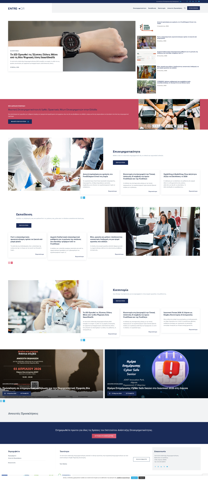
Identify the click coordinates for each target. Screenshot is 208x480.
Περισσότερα (112, 191)
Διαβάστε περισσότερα (123, 477)
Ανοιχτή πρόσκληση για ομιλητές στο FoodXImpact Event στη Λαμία (176, 22)
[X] (196, 1)
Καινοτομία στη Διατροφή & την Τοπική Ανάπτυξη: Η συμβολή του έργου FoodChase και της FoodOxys (139, 176)
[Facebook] (187, 1)
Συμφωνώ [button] (134, 477)
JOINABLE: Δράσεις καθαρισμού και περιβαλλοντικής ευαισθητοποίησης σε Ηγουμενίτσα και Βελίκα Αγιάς (174, 82)
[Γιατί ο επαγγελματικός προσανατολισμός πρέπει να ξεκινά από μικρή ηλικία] (146, 42)
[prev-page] (81, 197)
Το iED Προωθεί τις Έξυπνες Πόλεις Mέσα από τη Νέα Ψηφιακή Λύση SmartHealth (34, 56)
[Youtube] (199, 1)
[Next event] (4, 401)
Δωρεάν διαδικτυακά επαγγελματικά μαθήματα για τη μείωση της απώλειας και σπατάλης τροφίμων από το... (177, 52)
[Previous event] (1, 401)
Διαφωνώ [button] (142, 477)
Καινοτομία (14, 51)
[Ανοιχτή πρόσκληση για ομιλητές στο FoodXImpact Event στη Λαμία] (146, 27)
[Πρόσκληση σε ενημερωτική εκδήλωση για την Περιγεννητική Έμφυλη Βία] (51, 373)
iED (180, 1)
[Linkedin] (193, 1)
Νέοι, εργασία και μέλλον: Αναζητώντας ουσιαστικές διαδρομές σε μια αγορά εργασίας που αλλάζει (178, 67)
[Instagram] (190, 1)
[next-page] (84, 197)
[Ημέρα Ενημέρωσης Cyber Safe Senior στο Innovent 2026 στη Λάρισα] (156, 373)
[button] (185, 8)
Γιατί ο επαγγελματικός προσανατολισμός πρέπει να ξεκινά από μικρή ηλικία (177, 37)
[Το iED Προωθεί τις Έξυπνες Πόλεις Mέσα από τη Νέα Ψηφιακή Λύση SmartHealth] (71, 46)
